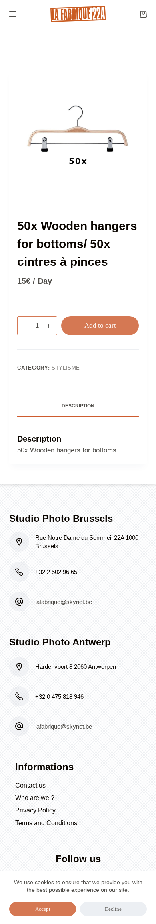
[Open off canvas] (12, 14)
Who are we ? (34, 797)
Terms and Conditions (46, 823)
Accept (42, 909)
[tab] (77, 406)
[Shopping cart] (143, 14)
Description (78, 406)
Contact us (30, 785)
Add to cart (100, 325)
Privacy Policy (35, 810)
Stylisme (66, 368)
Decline (113, 909)
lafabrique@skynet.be (63, 601)
